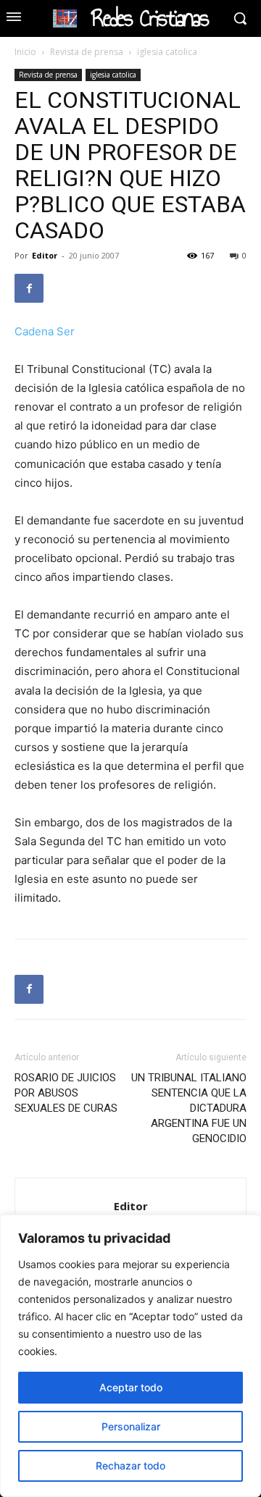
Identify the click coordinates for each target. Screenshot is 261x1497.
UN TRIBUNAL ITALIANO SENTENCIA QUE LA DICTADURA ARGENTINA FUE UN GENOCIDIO (188, 1108)
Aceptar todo (130, 1387)
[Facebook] (29, 288)
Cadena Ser (44, 331)
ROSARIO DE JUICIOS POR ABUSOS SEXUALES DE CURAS (65, 1093)
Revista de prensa (86, 52)
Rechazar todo (130, 1465)
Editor (44, 255)
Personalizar (131, 1426)
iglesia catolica (167, 52)
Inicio (25, 52)
